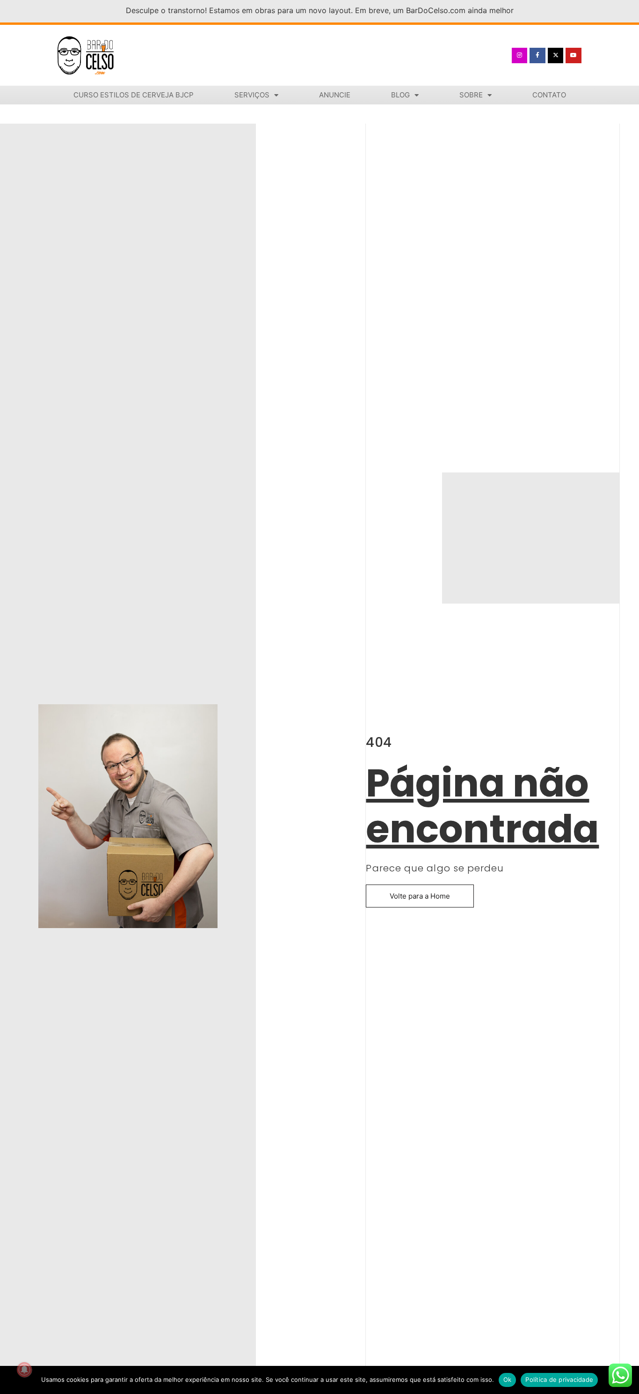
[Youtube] (573, 56)
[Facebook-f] (537, 56)
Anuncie (334, 94)
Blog (400, 94)
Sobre (471, 94)
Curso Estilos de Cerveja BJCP (133, 94)
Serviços (251, 94)
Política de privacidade (559, 1379)
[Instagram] (520, 56)
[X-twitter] (556, 56)
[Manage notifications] (24, 1369)
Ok (507, 1379)
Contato (549, 94)
